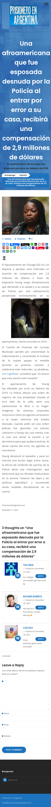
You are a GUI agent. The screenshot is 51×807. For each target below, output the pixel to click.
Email (6, 724)
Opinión (23, 175)
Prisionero (21, 239)
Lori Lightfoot (10, 373)
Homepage (10, 175)
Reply (41, 576)
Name (6, 713)
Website (7, 736)
